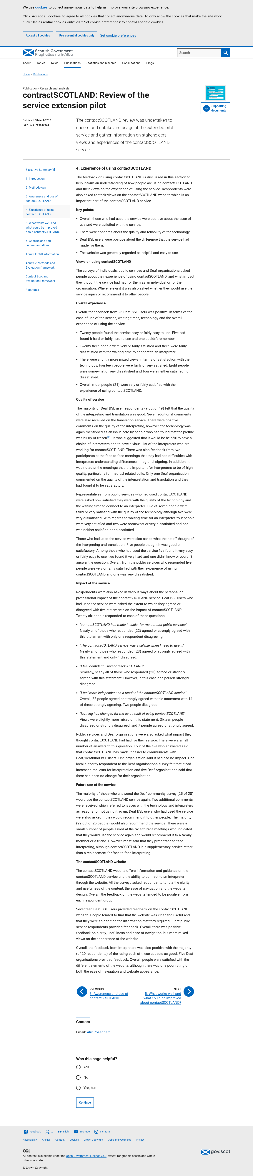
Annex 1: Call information (42, 254)
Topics (40, 63)
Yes (86, 1067)
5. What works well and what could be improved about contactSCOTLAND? (43, 227)
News (54, 63)
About (27, 63)
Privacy (140, 1139)
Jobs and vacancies (119, 1139)
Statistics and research (101, 63)
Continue (85, 1102)
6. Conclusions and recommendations (38, 243)
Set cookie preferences (118, 35)
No (86, 1077)
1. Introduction (35, 178)
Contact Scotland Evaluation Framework (40, 279)
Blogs (150, 63)
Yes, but (90, 1088)
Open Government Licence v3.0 (86, 1156)
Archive (46, 1139)
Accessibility (30, 1139)
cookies (41, 7)
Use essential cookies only (76, 35)
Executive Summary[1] (40, 170)
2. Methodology (36, 187)
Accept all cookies (38, 35)
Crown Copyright (93, 1139)
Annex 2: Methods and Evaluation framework (40, 265)
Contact (60, 1139)
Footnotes (32, 290)
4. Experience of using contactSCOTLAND (40, 212)
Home (26, 74)
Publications (72, 63)
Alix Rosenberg (99, 1032)
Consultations (131, 63)
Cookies (74, 1139)
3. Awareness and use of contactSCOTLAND (42, 199)
